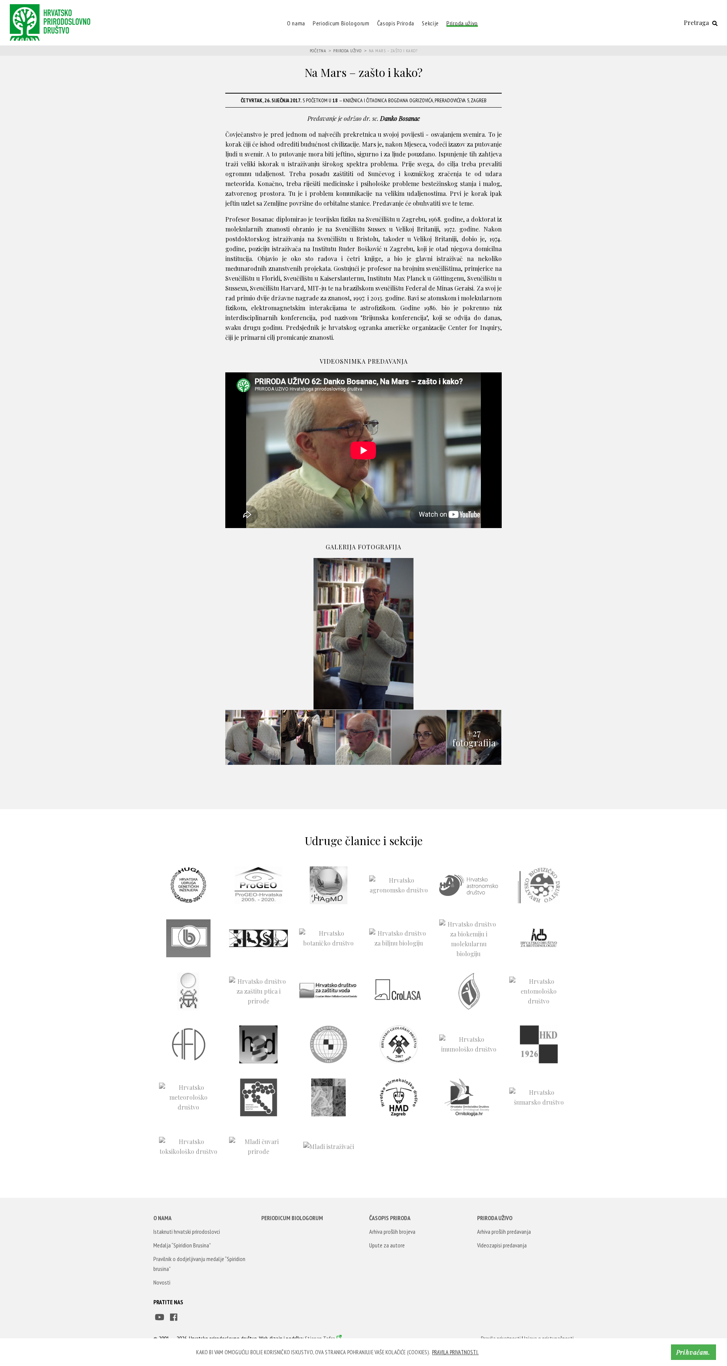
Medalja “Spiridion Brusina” (182, 1245)
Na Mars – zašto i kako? (393, 50)
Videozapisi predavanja (502, 1245)
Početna (318, 50)
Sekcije (430, 23)
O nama (296, 23)
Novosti (161, 1282)
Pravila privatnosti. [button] (455, 1352)
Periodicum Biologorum (341, 23)
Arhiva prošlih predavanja (504, 1231)
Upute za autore (387, 1245)
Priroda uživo (462, 23)
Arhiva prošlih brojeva (392, 1231)
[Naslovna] (52, 22)
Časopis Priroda (396, 23)
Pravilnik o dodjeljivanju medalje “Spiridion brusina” (199, 1263)
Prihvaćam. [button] (693, 1352)
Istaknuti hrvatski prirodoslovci (186, 1231)
